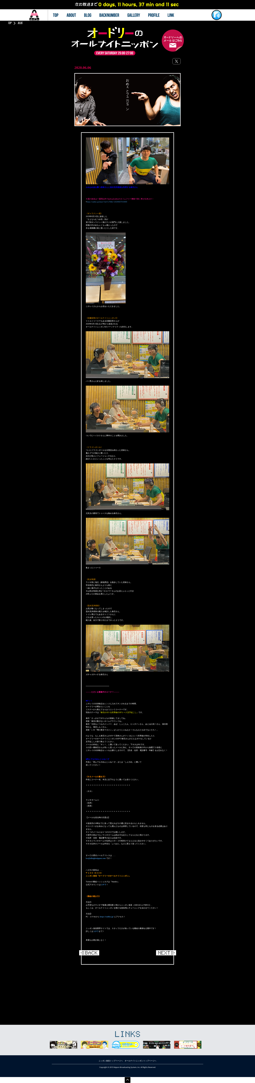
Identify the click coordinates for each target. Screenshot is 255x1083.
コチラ (103, 885)
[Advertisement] (127, 987)
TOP (9, 23)
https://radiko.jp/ (106, 917)
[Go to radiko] (216, 15)
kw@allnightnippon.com (96, 858)
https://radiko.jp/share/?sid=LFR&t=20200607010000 (107, 202)
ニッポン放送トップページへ (111, 1060)
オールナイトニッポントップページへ (140, 1060)
